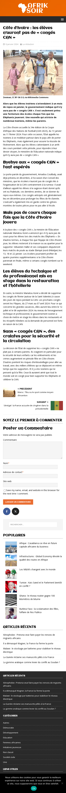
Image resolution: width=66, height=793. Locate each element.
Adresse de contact (12, 472)
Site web (7, 481)
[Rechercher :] (33, 524)
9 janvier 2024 (12, 44)
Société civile (9, 757)
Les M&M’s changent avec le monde (37, 569)
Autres (6, 722)
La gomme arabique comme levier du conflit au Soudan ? (31, 662)
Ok (33, 788)
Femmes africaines (12, 742)
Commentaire (10, 439)
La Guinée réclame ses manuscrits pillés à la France (28, 657)
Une (5, 762)
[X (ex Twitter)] (15, 511)
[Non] (62, 783)
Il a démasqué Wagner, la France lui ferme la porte (28, 643)
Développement (10, 732)
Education (7, 737)
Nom (5, 463)
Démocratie (8, 727)
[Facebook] (6, 511)
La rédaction (28, 44)
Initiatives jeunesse (12, 747)
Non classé (8, 752)
